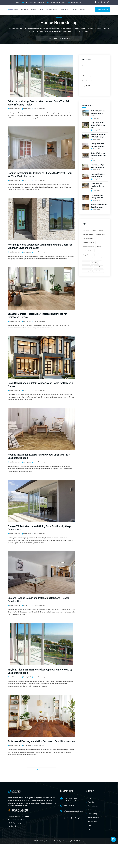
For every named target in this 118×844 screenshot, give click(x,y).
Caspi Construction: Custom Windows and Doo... (98, 125)
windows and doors (88, 250)
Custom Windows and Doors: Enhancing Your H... (98, 155)
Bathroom (24, 9)
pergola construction (88, 246)
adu (97, 255)
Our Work (64, 9)
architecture (86, 230)
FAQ (89, 825)
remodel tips (98, 267)
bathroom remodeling (88, 242)
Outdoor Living (86, 76)
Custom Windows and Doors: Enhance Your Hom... (98, 113)
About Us (91, 802)
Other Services (50, 9)
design (94, 230)
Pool (41, 9)
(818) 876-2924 (14, 2)
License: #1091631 (76, 2)
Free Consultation (103, 9)
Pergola (33, 9)
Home (90, 798)
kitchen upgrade (87, 271)
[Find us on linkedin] (98, 2)
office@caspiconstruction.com (34, 2)
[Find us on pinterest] (101, 2)
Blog (89, 829)
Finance (74, 9)
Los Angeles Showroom (57, 2)
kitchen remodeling (88, 238)
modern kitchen (98, 271)
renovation (98, 259)
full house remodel (88, 234)
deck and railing (100, 234)
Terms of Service (93, 818)
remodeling (95, 263)
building (101, 230)
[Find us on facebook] (95, 2)
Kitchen (15, 9)
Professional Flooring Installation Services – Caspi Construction (41, 741)
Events (84, 91)
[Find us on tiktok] (108, 2)
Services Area (92, 821)
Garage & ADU (86, 86)
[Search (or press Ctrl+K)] (90, 9)
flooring (99, 246)
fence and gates (87, 259)
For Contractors (93, 806)
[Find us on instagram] (104, 2)
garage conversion (88, 255)
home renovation (87, 267)
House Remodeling (39, 108)
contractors (86, 263)
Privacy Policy (92, 814)
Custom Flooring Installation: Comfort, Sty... (97, 186)
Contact (82, 9)
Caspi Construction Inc (49, 841)
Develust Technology (77, 841)
